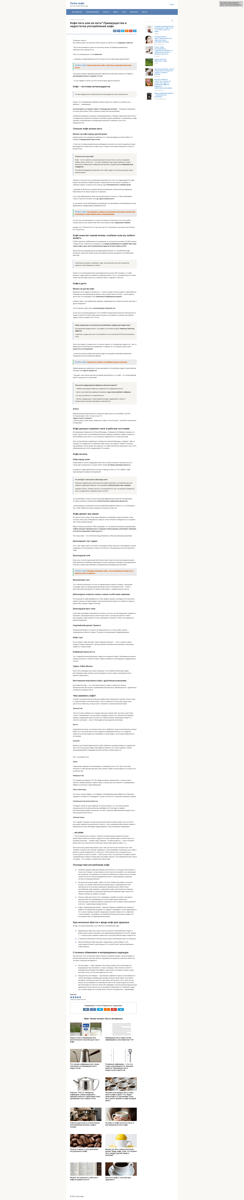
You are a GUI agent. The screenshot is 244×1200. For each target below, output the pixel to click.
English (171, 4)
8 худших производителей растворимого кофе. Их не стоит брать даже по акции (163, 28)
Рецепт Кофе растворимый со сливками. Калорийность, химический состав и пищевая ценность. (163, 50)
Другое (144, 12)
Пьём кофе (77, 3)
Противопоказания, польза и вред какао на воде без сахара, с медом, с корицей (164, 71)
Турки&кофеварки (92, 12)
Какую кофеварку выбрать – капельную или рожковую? (164, 95)
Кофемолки (134, 12)
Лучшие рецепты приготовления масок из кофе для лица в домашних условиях (163, 39)
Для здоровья (77, 12)
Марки (115, 12)
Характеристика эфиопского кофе (160, 60)
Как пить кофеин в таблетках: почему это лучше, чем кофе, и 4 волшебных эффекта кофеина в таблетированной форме (163, 84)
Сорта (124, 12)
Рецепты (106, 12)
